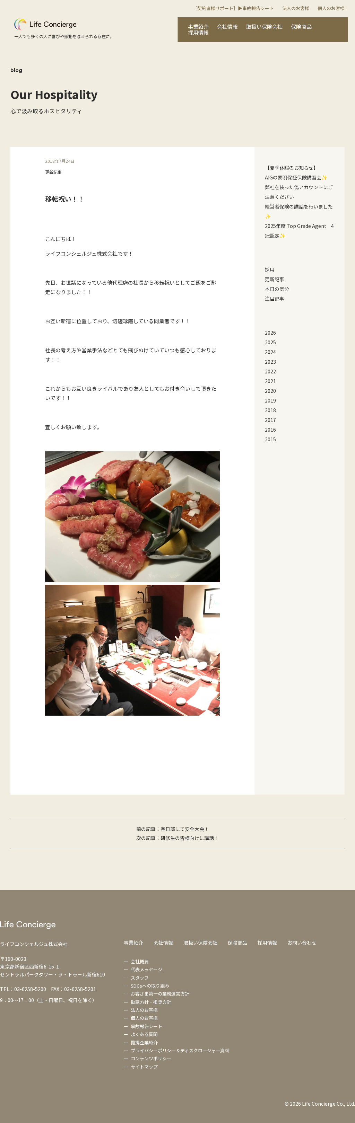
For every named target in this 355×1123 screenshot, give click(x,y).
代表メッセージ (146, 969)
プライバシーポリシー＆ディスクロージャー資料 (180, 1050)
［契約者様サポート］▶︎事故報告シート (233, 8)
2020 (270, 390)
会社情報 (227, 26)
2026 (270, 332)
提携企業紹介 (144, 1042)
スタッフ (140, 977)
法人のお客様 (295, 8)
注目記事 (274, 298)
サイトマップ (144, 1066)
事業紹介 (198, 26)
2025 (270, 342)
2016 (270, 429)
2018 (270, 410)
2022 (270, 371)
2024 (270, 351)
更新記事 (53, 172)
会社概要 (140, 961)
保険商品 (301, 26)
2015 (270, 439)
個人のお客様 (331, 8)
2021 (270, 381)
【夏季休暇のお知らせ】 (291, 167)
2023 (270, 361)
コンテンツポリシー (151, 1058)
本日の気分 (277, 288)
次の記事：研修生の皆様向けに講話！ (177, 837)
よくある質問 (144, 1034)
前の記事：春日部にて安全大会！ (172, 828)
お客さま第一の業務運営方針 (160, 993)
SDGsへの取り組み (150, 985)
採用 (270, 269)
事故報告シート (146, 1026)
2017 (270, 419)
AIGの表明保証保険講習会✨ (296, 177)
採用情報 (198, 32)
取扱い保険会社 (264, 26)
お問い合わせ (302, 942)
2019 (270, 400)
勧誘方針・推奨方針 (151, 1002)
